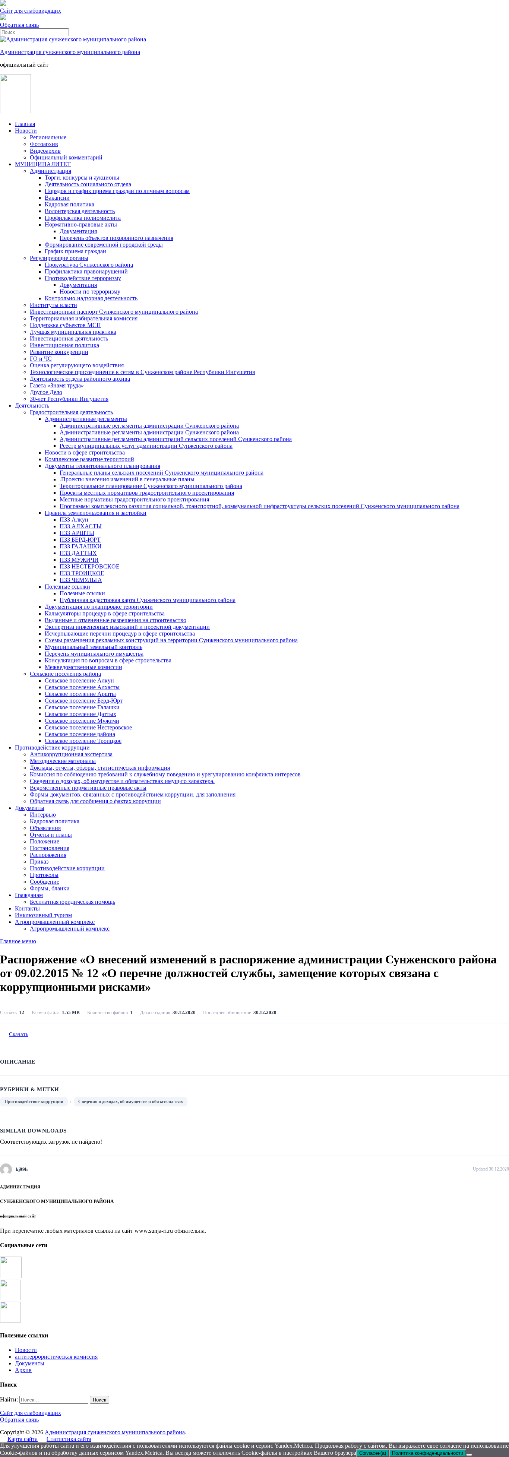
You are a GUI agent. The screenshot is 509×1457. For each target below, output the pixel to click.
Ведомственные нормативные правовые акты (88, 788)
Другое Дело (46, 392)
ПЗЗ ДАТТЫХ (78, 553)
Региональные (48, 137)
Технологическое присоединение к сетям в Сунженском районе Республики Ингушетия (142, 372)
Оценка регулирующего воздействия (77, 365)
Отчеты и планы (51, 835)
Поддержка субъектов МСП (65, 325)
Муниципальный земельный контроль (93, 647)
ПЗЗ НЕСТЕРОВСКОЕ (90, 566)
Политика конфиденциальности (427, 1453)
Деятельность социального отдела (88, 184)
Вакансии (57, 197)
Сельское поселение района (80, 734)
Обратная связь (19, 25)
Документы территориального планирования (102, 466)
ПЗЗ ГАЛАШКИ (81, 546)
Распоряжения (48, 855)
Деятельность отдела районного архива (80, 379)
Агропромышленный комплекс (55, 922)
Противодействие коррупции (52, 747)
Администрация (50, 171)
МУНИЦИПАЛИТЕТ (43, 164)
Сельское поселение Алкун (79, 680)
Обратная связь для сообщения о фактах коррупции (95, 801)
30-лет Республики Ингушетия (69, 399)
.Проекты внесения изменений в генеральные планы (127, 479)
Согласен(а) (372, 1453)
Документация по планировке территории (99, 607)
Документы (29, 808)
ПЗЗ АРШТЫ (77, 533)
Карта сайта (22, 1439)
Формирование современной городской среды (104, 244)
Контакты (27, 908)
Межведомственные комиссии (83, 667)
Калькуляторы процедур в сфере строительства (105, 613)
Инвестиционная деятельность (69, 338)
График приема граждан (75, 251)
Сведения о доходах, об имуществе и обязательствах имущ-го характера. (122, 781)
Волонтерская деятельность (80, 211)
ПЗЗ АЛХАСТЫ (81, 526)
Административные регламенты (86, 419)
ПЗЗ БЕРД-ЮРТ (80, 539)
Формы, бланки (50, 888)
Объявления (45, 828)
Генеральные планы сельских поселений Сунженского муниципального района (161, 472)
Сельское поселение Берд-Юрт (84, 700)
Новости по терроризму (90, 291)
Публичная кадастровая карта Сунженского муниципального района (147, 600)
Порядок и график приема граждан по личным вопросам (117, 191)
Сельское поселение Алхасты (82, 687)
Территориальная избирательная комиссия (83, 318)
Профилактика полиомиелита (83, 218)
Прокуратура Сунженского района (89, 265)
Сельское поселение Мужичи (82, 721)
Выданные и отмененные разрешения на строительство (115, 620)
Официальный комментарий (66, 157)
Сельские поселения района (65, 674)
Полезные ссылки (67, 586)
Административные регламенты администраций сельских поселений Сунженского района (176, 439)
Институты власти (53, 305)
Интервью (43, 814)
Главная (25, 124)
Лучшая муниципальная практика (73, 332)
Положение (44, 841)
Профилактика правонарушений (86, 271)
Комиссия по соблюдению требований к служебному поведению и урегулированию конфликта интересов (165, 774)
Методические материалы (63, 761)
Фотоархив (44, 144)
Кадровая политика (69, 204)
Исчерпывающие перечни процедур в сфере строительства (120, 633)
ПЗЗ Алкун (74, 519)
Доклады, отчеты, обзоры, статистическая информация (100, 767)
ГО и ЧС (41, 358)
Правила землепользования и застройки (95, 513)
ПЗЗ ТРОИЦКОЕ (82, 573)
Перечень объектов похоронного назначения (116, 238)
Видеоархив (45, 151)
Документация (78, 231)
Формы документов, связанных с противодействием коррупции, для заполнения (132, 794)
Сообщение (44, 881)
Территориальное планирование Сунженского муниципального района (151, 486)
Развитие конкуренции (59, 352)
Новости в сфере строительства (85, 452)
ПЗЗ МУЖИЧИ (79, 560)
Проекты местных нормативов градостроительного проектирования (147, 493)
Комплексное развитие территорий (89, 459)
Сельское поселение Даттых (80, 714)
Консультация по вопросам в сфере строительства (108, 660)
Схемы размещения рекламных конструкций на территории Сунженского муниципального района (171, 640)
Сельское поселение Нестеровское (88, 727)
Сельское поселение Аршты (80, 694)
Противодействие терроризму (83, 278)
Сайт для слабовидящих (30, 1413)
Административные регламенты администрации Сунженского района (149, 425)
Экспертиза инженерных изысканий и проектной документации (127, 627)
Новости (26, 130)
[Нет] (469, 1455)
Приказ (39, 861)
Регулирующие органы (59, 258)
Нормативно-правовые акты (81, 224)
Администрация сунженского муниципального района (70, 52)
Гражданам (29, 895)
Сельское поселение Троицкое (83, 741)
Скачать (18, 1034)
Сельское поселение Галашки (82, 707)
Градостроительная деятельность (71, 412)
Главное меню (18, 941)
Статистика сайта (69, 1439)
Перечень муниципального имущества (94, 653)
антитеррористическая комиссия (56, 1356)
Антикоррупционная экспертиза (71, 754)
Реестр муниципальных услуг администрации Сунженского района (146, 446)
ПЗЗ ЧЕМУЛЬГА (81, 580)
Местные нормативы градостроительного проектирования (134, 499)
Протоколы (44, 875)
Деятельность (32, 405)
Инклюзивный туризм (43, 915)
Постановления (49, 848)
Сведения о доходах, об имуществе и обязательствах (130, 1101)
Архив (23, 1370)
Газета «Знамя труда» (57, 385)
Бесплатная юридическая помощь (72, 902)
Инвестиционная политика (64, 345)
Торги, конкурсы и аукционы (82, 177)
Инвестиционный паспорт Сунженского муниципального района (114, 311)
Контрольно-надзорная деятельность (91, 298)
